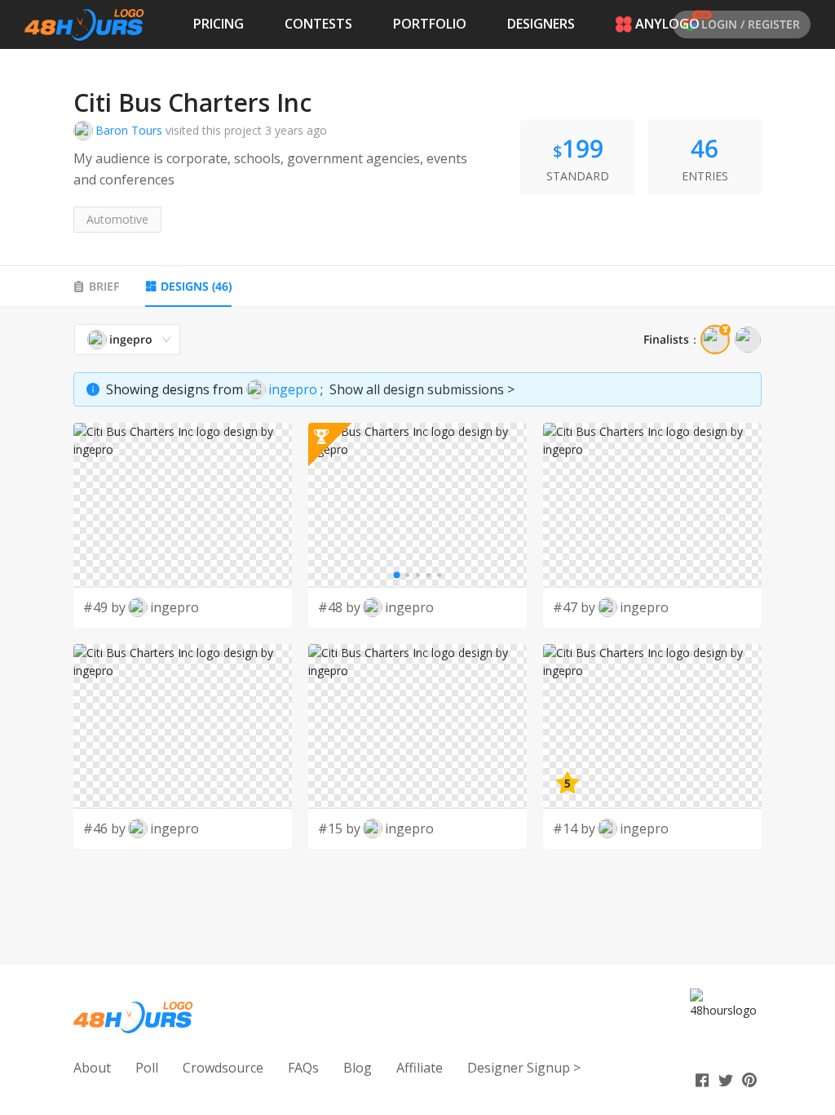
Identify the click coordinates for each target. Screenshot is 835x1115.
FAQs (303, 1068)
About (92, 1068)
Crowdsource (223, 1068)
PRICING (218, 24)
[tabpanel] (417, 586)
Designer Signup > (524, 1068)
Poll (146, 1068)
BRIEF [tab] (104, 286)
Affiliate (419, 1068)
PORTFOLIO (429, 24)
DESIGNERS (541, 24)
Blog (357, 1068)
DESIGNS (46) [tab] (196, 286)
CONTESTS (318, 24)
